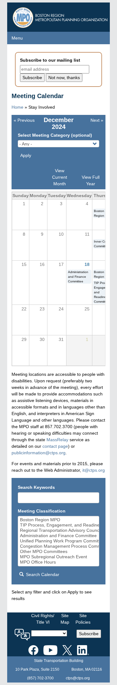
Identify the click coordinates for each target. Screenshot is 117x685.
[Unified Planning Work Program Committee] (58, 541)
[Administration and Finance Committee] (58, 535)
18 (87, 264)
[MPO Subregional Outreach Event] (58, 557)
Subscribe (89, 633)
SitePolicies (83, 619)
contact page (55, 446)
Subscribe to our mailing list (50, 60)
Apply (25, 155)
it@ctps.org (93, 470)
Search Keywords (36, 487)
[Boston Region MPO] (58, 519)
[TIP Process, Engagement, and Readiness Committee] (58, 525)
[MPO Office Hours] (58, 562)
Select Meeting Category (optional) (55, 135)
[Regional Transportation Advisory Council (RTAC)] (58, 530)
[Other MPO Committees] (58, 551)
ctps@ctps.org (78, 678)
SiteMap (65, 619)
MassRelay (57, 439)
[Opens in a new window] (33, 648)
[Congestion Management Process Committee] (58, 546)
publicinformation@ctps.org (39, 452)
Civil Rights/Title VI (42, 619)
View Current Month (59, 177)
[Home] (61, 15)
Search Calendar (42, 574)
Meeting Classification (42, 510)
